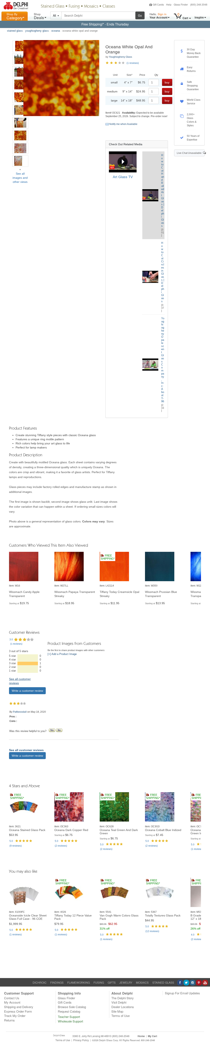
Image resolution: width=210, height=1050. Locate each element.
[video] (123, 161)
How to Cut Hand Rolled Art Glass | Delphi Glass (162, 190)
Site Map (117, 1011)
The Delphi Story (122, 998)
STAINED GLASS (163, 982)
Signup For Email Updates (182, 993)
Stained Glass (52, 6)
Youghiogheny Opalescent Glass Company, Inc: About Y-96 (162, 360)
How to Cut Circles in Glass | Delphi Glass (162, 272)
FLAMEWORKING (78, 982)
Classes (109, 6)
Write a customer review (27, 690)
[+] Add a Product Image (62, 654)
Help (168, 4)
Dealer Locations (122, 1007)
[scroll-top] (204, 1042)
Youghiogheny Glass (120, 56)
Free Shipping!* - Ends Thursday (105, 24)
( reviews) (16, 643)
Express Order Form (18, 1011)
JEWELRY (125, 982)
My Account (12, 1002)
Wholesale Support (70, 1021)
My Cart (152, 1036)
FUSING (99, 982)
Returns (9, 1020)
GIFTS (112, 982)
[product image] (30, 567)
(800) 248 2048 (198, 4)
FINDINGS (57, 982)
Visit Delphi (118, 1002)
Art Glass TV (123, 177)
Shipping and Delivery (18, 1007)
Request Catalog (69, 1011)
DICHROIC (40, 982)
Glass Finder (181, 4)
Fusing (74, 6)
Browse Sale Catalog (72, 1007)
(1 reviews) (133, 63)
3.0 (11, 639)
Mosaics (91, 6)
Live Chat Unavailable (190, 153)
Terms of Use (120, 1015)
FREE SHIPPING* (108, 557)
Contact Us (11, 998)
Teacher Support (69, 1016)
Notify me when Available (123, 124)
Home (141, 1036)
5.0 (11, 841)
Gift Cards (158, 4)
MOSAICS (142, 982)
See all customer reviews (26, 750)
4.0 (192, 934)
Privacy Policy (81, 1040)
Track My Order (14, 1015)
